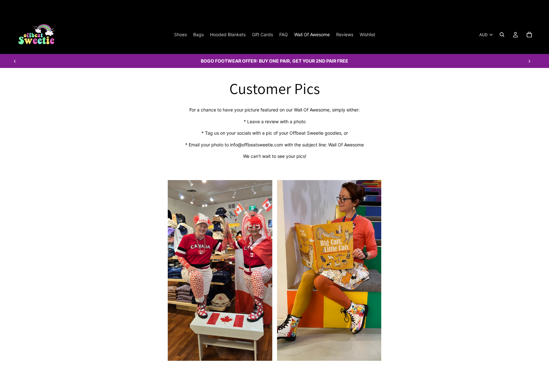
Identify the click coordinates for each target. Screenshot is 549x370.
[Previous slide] (15, 61)
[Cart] (529, 35)
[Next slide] (529, 61)
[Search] (502, 35)
